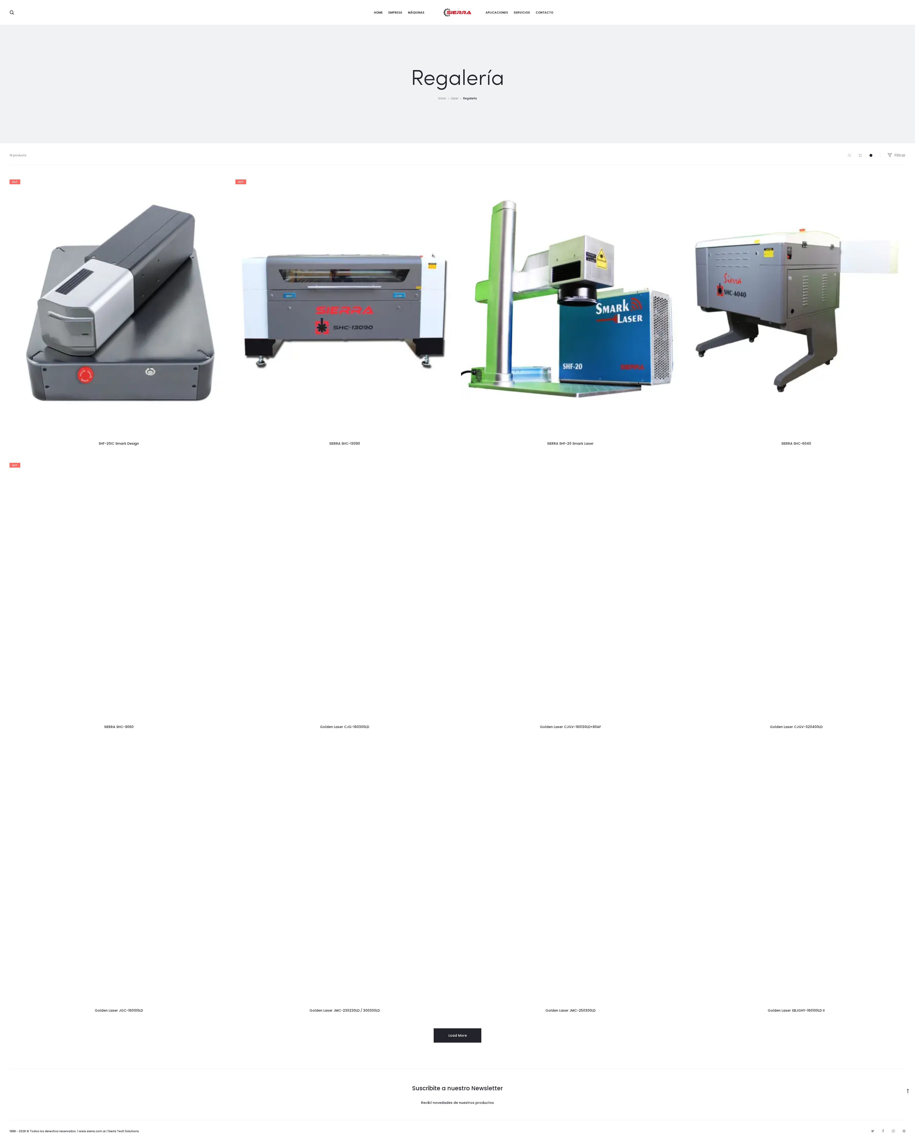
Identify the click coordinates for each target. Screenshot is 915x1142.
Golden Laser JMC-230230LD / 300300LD (345, 1010)
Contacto (544, 12)
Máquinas (416, 12)
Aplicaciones (497, 12)
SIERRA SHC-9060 (119, 726)
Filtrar (899, 155)
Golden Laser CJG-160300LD (344, 726)
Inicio (442, 98)
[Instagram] (893, 1131)
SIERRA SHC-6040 (796, 443)
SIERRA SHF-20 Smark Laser (570, 443)
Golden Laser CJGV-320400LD (796, 726)
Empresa (395, 12)
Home (378, 12)
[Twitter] (872, 1131)
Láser (454, 98)
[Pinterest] (904, 1131)
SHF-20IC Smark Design (119, 443)
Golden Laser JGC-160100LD (119, 1010)
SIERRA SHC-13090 (344, 443)
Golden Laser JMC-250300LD (570, 1010)
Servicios (522, 12)
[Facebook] (883, 1131)
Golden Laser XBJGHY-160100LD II (796, 1010)
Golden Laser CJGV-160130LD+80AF (570, 726)
